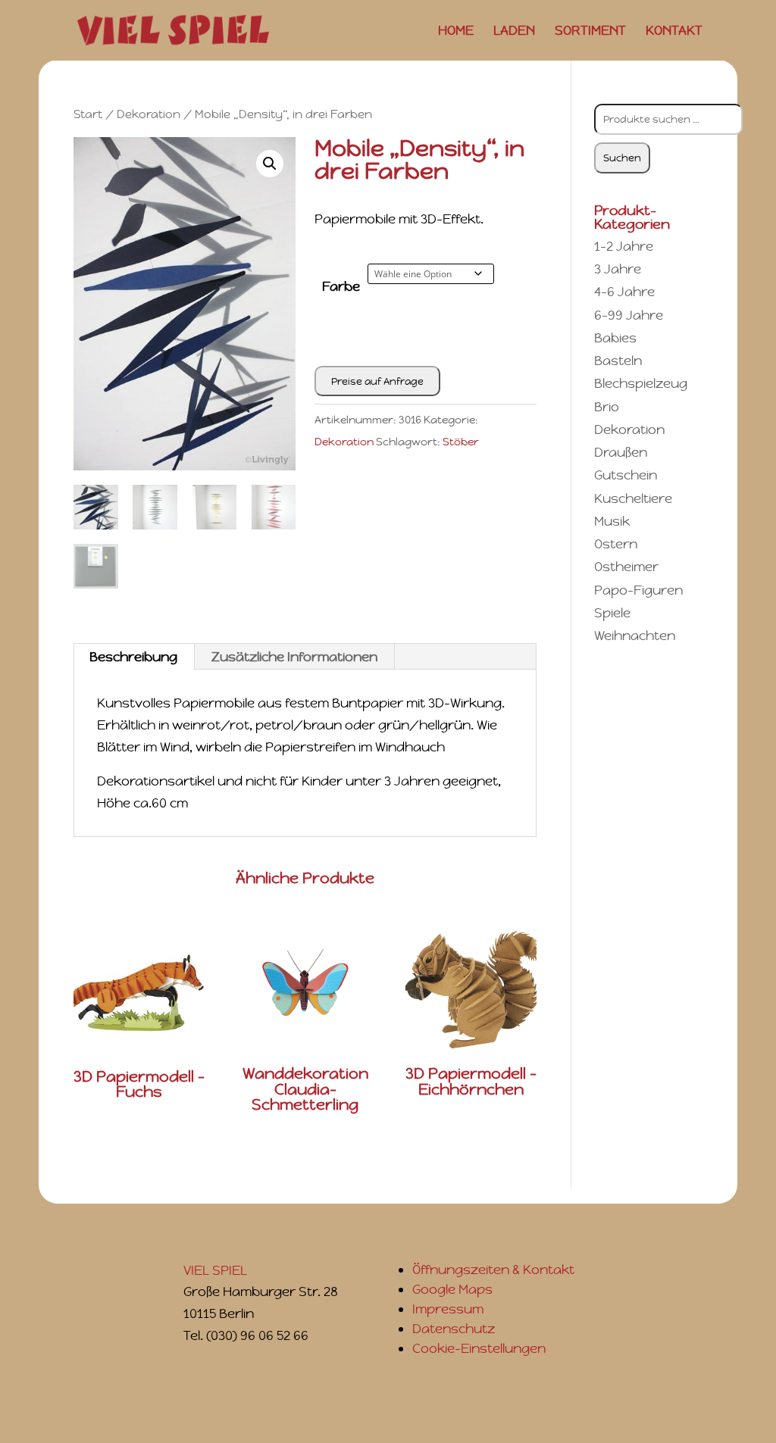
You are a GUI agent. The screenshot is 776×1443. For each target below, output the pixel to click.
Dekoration (148, 114)
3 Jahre (617, 269)
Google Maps (452, 1289)
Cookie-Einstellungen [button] (479, 1348)
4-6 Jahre (624, 291)
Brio (606, 406)
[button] (269, 163)
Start (88, 114)
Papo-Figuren (638, 590)
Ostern (615, 544)
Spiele (612, 612)
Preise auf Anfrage (377, 381)
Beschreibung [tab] (133, 656)
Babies (615, 338)
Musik (612, 521)
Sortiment (590, 32)
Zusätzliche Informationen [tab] (294, 656)
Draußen (620, 452)
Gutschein (625, 475)
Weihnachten (634, 635)
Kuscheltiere (633, 498)
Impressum (447, 1309)
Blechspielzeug (640, 383)
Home (456, 32)
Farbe (341, 286)
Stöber (461, 441)
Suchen (622, 157)
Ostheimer (626, 566)
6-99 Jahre (628, 315)
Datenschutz (453, 1328)
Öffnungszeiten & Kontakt (493, 1269)
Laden (514, 32)
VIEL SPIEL (215, 1270)
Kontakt (674, 32)
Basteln (618, 360)
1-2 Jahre (623, 246)
